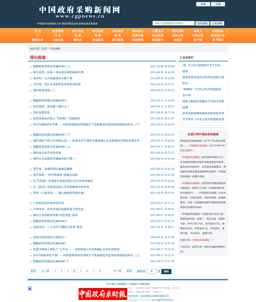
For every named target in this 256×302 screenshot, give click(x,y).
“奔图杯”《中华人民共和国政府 (201, 89)
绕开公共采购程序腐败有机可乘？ (54, 158)
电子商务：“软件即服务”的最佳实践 (55, 174)
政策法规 (137, 35)
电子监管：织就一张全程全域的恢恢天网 (58, 72)
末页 (129, 271)
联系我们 (122, 284)
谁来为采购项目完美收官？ (50, 237)
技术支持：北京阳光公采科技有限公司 (148, 296)
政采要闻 (57, 31)
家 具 (118, 35)
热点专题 (157, 35)
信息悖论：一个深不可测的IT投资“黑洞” (58, 227)
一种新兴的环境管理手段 (48, 203)
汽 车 (58, 35)
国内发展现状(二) (44, 90)
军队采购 (177, 31)
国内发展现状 (41, 112)
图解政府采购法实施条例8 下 (51, 261)
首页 (44, 48)
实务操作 (117, 31)
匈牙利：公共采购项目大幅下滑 (52, 78)
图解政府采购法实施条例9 (49, 243)
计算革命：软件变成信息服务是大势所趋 (58, 209)
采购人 (198, 31)
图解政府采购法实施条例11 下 (51, 134)
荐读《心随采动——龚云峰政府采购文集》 (59, 192)
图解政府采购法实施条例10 (50, 221)
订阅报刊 (133, 284)
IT (37, 35)
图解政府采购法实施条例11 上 (51, 146)
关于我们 (217, 39)
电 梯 (98, 35)
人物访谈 (57, 39)
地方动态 (77, 31)
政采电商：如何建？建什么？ (51, 106)
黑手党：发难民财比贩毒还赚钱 (52, 168)
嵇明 (185, 71)
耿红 (185, 83)
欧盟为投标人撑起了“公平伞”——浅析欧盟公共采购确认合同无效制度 (76, 249)
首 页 (38, 31)
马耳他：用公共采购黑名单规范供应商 (57, 84)
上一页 (45, 271)
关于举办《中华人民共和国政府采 (203, 119)
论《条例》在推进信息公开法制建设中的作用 (61, 186)
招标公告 (177, 35)
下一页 (117, 271)
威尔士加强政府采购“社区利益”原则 (55, 215)
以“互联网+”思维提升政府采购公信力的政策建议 (63, 180)
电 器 (78, 35)
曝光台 (78, 39)
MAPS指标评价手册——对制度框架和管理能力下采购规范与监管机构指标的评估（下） (87, 124)
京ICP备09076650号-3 (163, 300)
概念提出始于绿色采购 (47, 152)
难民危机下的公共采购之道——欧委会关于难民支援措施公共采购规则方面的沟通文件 (86, 140)
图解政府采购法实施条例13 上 (51, 66)
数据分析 (37, 39)
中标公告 (197, 35)
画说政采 (97, 39)
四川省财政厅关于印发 (206, 65)
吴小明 (186, 95)
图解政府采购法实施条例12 (50, 100)
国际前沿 (137, 31)
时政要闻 (137, 39)
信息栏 (178, 39)
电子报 (198, 39)
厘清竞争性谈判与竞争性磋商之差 (203, 77)
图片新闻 (117, 39)
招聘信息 (145, 284)
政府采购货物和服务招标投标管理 (203, 113)
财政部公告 (218, 35)
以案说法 (157, 31)
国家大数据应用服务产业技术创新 (203, 101)
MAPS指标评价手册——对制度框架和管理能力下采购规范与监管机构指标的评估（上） (87, 255)
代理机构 (217, 31)
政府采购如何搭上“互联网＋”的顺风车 (56, 118)
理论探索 (97, 31)
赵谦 (185, 107)
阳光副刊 (157, 39)
